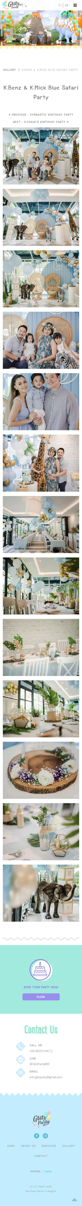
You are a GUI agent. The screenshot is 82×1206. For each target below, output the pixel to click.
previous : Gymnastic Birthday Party (41, 114)
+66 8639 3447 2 (41, 1051)
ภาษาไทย (35, 1171)
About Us (28, 1145)
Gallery (9, 69)
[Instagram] (45, 1135)
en (66, 5)
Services (49, 1145)
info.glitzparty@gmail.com (46, 1077)
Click (41, 997)
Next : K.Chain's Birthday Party (40, 121)
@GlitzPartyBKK (39, 1064)
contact (41, 1155)
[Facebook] (36, 1135)
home (11, 1145)
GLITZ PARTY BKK (41, 1186)
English (48, 1171)
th (59, 5)
